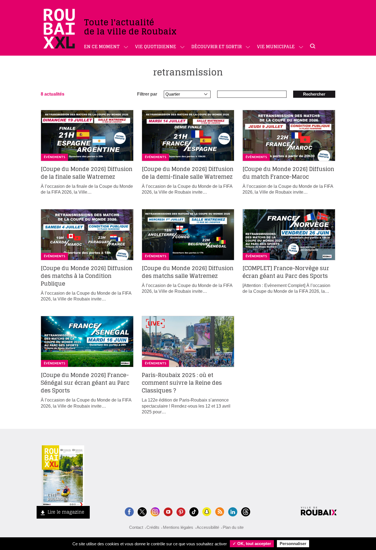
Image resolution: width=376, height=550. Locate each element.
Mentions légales (178, 527)
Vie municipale (276, 46)
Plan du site (233, 527)
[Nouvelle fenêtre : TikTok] (193, 511)
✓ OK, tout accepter (252, 543)
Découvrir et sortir (216, 46)
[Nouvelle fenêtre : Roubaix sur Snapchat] (206, 511)
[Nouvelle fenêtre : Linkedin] (232, 511)
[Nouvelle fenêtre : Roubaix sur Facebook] (129, 511)
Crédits (152, 527)
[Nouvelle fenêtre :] (168, 511)
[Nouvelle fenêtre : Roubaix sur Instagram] (155, 511)
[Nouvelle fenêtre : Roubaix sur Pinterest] (181, 511)
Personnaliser (293, 543)
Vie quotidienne (155, 46)
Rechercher (314, 94)
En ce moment (102, 46)
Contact (136, 527)
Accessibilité (208, 527)
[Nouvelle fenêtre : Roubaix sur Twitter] (142, 511)
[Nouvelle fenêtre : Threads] (245, 511)
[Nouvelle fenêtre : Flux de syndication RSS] (219, 511)
